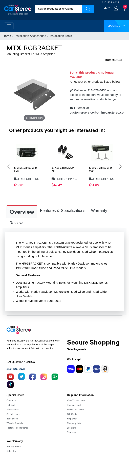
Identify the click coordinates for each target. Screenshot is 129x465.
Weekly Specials (15, 423)
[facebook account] (32, 376)
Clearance (11, 400)
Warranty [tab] (99, 210)
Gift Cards (72, 414)
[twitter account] (21, 376)
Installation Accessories (30, 36)
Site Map (71, 432)
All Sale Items (13, 414)
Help (105, 8)
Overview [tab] (21, 212)
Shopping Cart (74, 405)
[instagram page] (44, 376)
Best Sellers (12, 418)
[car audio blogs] (55, 376)
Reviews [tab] (16, 223)
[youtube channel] (10, 376)
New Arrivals (13, 409)
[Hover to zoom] (34, 93)
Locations (71, 428)
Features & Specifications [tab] (62, 210)
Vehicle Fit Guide (75, 409)
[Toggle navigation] (9, 25)
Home (7, 36)
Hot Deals (11, 405)
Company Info (74, 423)
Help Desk (72, 418)
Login (116, 8)
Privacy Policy (14, 446)
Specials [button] (114, 26)
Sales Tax (11, 451)
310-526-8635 (110, 2)
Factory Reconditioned (17, 428)
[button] (8, 166)
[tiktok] (10, 384)
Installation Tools (61, 36)
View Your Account (76, 400)
